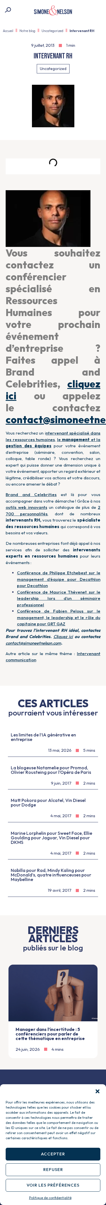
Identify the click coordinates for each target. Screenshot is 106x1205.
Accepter (53, 1154)
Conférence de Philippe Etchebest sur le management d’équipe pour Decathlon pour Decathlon (58, 579)
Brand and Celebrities (31, 494)
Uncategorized (52, 31)
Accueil (8, 31)
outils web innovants (26, 507)
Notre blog (27, 31)
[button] (97, 1091)
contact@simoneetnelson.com (33, 643)
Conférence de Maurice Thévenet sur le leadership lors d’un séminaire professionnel (58, 598)
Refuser (53, 1169)
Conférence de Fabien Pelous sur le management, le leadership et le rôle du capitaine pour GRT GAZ (58, 617)
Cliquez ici (63, 636)
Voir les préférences (53, 1185)
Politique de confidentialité (50, 1198)
